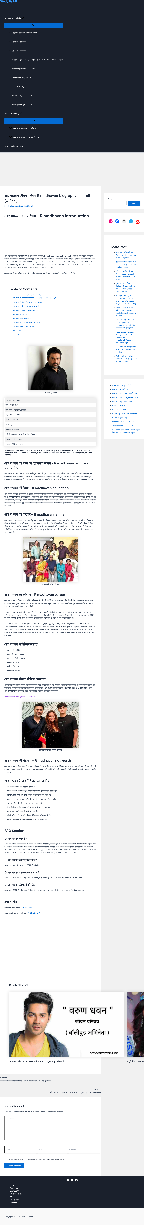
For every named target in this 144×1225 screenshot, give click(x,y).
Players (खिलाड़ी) (18, 87)
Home (7, 9)
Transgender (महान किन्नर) (22, 105)
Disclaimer (14, 1200)
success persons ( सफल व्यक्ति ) (24, 69)
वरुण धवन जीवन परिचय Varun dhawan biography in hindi (36, 1061)
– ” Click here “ (31, 696)
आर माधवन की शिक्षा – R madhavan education (27, 302)
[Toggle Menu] (33, 25)
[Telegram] (76, 1181)
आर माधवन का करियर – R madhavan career (26, 310)
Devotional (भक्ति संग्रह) (13, 146)
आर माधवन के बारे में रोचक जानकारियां (23, 326)
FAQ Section (17, 331)
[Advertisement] (72, 169)
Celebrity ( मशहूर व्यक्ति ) (21, 78)
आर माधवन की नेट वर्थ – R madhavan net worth (28, 322)
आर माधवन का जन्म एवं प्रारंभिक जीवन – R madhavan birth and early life (35, 298)
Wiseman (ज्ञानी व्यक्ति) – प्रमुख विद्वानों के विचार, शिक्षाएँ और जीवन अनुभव (37, 60)
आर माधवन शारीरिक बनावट (20, 314)
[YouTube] (72, 1181)
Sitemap (13, 1203)
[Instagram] (67, 1181)
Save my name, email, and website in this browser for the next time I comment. (37, 1160)
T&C (11, 1197)
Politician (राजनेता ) (19, 42)
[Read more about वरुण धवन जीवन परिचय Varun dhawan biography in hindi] (66, 1056)
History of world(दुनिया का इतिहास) (25, 137)
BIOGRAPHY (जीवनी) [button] (12, 18)
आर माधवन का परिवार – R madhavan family (26, 306)
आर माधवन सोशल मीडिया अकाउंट (22, 318)
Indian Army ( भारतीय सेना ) (22, 96)
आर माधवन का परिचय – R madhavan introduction (26, 295)
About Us (14, 1188)
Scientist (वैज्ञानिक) (19, 51)
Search (110, 199)
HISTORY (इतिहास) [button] (11, 113)
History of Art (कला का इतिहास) (24, 128)
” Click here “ (27, 907)
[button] (22, 18)
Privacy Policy (16, 1194)
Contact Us (15, 1191)
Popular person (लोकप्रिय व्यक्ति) (24, 33)
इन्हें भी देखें (16, 335)
